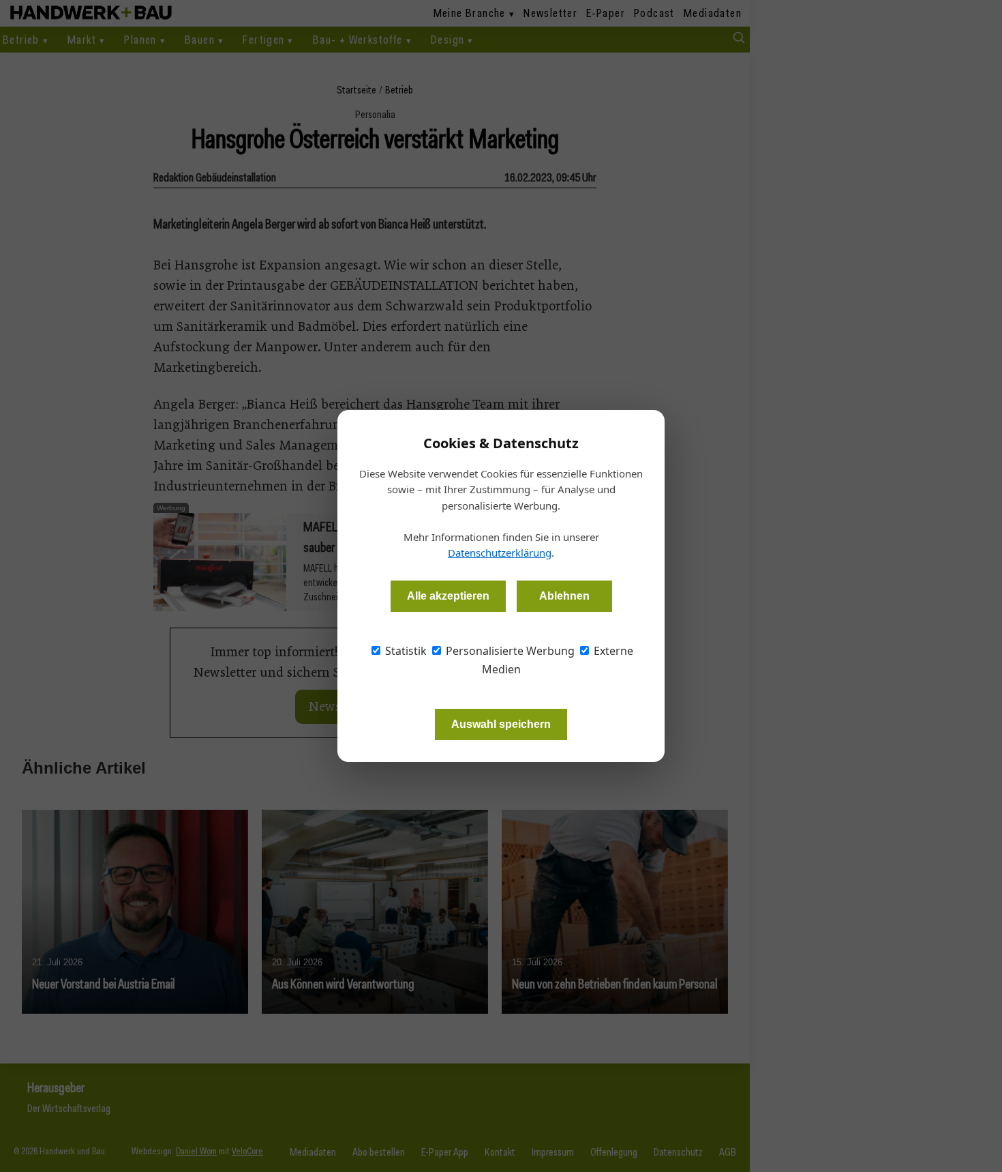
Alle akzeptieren (448, 596)
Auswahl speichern (501, 724)
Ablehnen (564, 596)
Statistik (404, 650)
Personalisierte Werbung (509, 650)
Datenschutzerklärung (499, 552)
